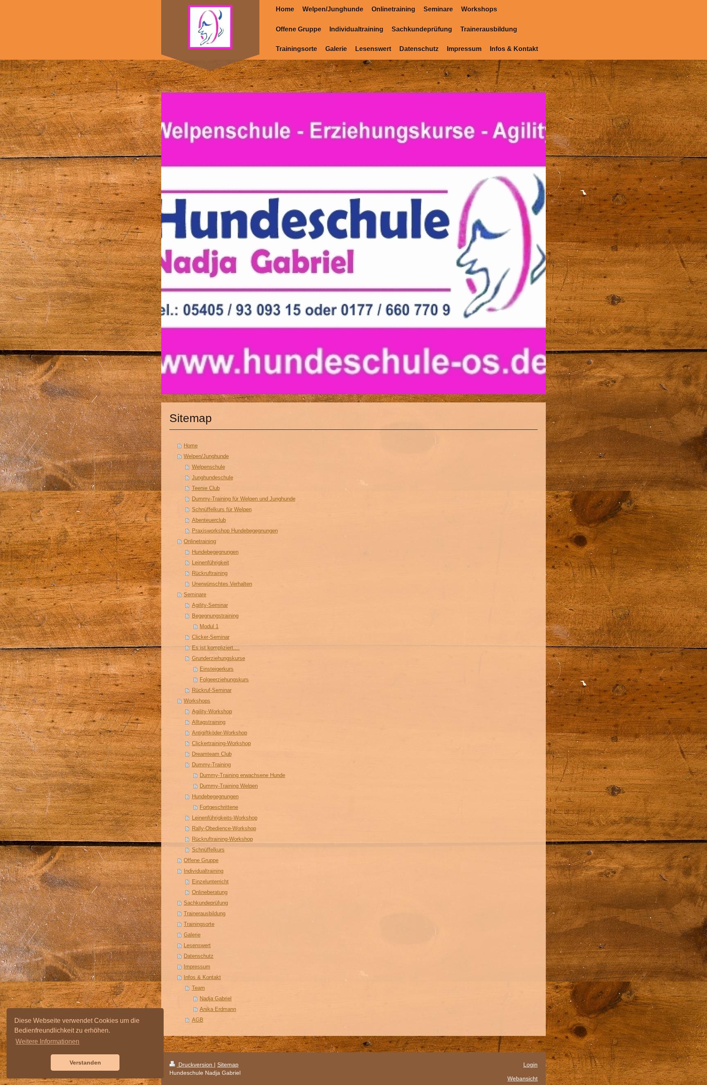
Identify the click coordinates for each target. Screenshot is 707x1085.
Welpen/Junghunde (206, 456)
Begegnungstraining (215, 616)
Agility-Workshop (212, 711)
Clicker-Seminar (211, 637)
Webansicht (522, 1078)
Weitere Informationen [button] (47, 1041)
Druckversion (195, 1064)
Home (191, 446)
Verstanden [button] (85, 1062)
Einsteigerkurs (217, 669)
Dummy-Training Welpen (229, 786)
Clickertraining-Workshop (221, 743)
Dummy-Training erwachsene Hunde (242, 775)
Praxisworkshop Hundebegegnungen (235, 531)
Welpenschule (208, 467)
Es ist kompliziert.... (216, 648)
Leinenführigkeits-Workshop (224, 818)
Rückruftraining (209, 573)
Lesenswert (197, 945)
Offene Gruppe (201, 860)
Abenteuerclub (209, 520)
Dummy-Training (211, 765)
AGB (197, 1020)
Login (530, 1064)
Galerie (192, 935)
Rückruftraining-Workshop (222, 839)
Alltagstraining (208, 722)
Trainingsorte (199, 924)
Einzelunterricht (210, 881)
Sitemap (228, 1064)
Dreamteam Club (212, 754)
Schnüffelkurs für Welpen (222, 509)
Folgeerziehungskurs (224, 679)
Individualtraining (203, 871)
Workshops (197, 701)
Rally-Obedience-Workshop (224, 828)
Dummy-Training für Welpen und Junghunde (243, 499)
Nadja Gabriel (216, 998)
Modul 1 (209, 626)
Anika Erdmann (218, 1009)
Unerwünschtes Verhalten (222, 584)
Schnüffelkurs (208, 850)
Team (198, 988)
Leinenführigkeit (210, 562)
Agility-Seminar (210, 605)
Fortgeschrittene (219, 807)
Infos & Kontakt (202, 977)
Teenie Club (206, 488)
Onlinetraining (200, 541)
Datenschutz (199, 956)
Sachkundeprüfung (206, 903)
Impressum (197, 967)
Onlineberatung (209, 892)
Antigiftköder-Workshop (219, 733)
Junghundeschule (212, 477)
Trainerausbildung (204, 913)
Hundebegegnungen (215, 552)
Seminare (195, 594)
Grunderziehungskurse (218, 658)
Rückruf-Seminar (212, 690)
